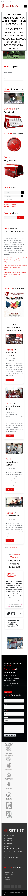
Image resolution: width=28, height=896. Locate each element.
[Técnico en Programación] (14, 502)
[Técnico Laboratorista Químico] (14, 448)
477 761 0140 (8, 843)
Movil (6, 711)
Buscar (21, 218)
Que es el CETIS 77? (11, 613)
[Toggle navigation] (25, 6)
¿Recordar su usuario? (10, 206)
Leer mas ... (10, 380)
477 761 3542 (8, 838)
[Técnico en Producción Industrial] (14, 339)
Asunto (6, 717)
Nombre (6, 698)
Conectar (14, 202)
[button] (14, 55)
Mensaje (6, 724)
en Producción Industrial (11, 353)
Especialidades (13, 547)
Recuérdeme (9, 199)
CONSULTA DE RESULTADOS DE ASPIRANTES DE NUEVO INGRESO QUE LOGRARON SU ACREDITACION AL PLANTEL (14, 39)
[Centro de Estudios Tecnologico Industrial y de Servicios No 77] (10, 6)
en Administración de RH (13, 406)
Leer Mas (7, 692)
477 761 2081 (8, 841)
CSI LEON (7, 894)
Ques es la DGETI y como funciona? (13, 575)
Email (6, 704)
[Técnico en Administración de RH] (14, 392)
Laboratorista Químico (12, 462)
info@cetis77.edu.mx (6, 1)
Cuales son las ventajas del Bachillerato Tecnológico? (13, 623)
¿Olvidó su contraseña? (10, 204)
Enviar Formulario (10, 735)
